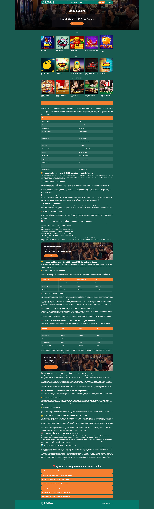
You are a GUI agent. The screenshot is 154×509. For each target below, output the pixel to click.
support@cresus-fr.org (107, 503)
